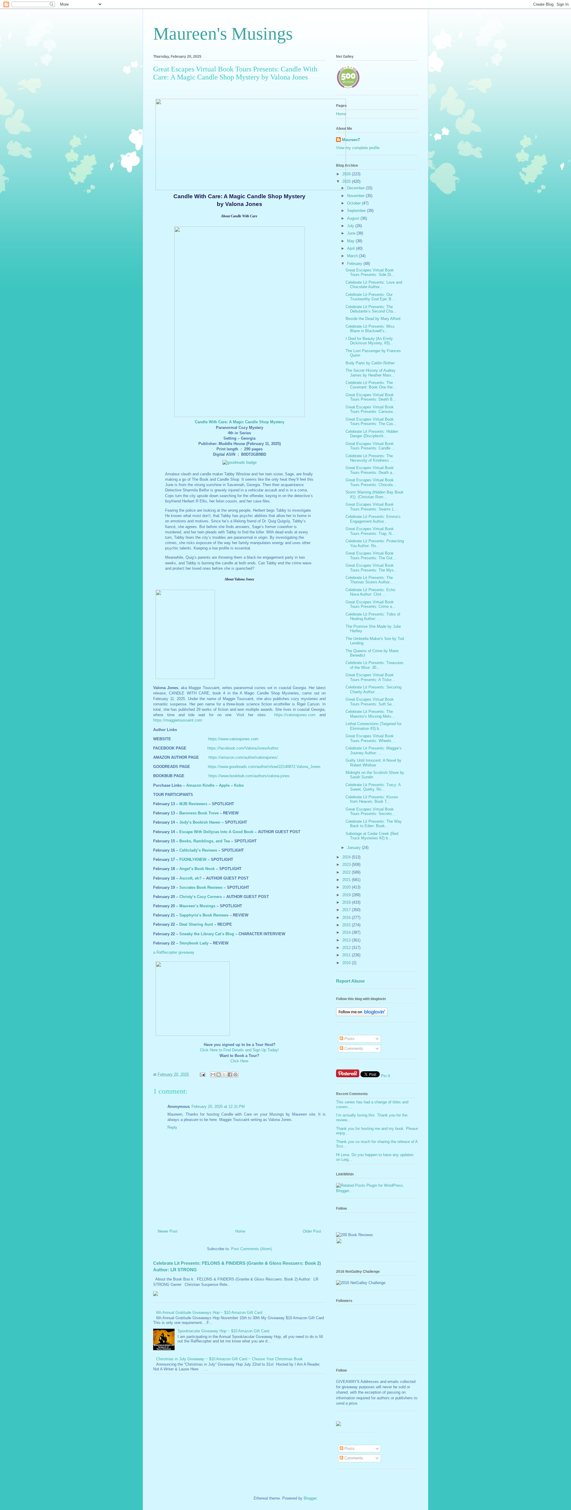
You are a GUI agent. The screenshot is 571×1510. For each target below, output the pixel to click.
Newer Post (168, 1231)
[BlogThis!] (219, 1075)
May (351, 241)
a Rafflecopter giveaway (173, 952)
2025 (347, 181)
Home (240, 1231)
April (351, 248)
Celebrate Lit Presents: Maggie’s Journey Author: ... (374, 750)
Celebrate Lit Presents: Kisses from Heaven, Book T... (372, 799)
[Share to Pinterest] (236, 1075)
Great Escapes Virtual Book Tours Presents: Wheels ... (371, 738)
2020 (347, 887)
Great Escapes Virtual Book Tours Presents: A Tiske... (370, 677)
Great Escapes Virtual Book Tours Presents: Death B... (371, 397)
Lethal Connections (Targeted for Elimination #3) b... (373, 726)
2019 (347, 895)
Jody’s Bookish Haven (199, 822)
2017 (347, 910)
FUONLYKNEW (192, 859)
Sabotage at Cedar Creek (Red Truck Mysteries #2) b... (372, 836)
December (356, 188)
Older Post (312, 1231)
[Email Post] (202, 1074)
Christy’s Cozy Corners (200, 896)
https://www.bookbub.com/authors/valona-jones (249, 776)
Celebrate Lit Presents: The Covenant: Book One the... (371, 385)
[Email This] (213, 1075)
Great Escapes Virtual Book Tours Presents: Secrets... (371, 811)
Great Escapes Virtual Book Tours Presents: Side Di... (370, 272)
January (354, 847)
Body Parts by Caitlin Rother (370, 363)
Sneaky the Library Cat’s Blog (206, 934)
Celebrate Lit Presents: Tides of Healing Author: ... (373, 616)
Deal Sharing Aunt (196, 924)
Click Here (239, 1061)
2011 (347, 955)
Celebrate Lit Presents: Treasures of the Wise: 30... (375, 665)
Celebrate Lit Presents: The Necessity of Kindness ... (370, 458)
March (353, 256)
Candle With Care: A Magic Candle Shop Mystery (239, 422)
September (357, 210)
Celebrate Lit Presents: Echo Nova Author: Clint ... (370, 592)
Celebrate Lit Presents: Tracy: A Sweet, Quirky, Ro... (373, 787)
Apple (224, 785)
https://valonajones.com (295, 715)
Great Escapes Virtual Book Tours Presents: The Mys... (371, 567)
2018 (347, 902)
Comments (353, 1048)
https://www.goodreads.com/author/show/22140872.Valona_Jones (264, 766)
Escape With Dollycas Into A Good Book (216, 832)
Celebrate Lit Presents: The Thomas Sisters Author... (369, 580)
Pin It (385, 1076)
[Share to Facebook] (230, 1075)
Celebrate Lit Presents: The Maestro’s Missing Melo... (370, 714)
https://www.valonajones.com (233, 739)
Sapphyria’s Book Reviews (203, 915)
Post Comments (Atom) (251, 1249)
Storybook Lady (193, 943)
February (355, 263)
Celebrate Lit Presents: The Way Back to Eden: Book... (374, 823)
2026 (347, 174)
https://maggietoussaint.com (177, 720)
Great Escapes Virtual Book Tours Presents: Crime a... (371, 604)
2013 (347, 940)
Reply (172, 1127)
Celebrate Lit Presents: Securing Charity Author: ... (373, 689)
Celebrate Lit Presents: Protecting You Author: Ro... (375, 543)
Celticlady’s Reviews (198, 850)
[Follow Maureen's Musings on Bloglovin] (362, 1015)
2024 (347, 857)
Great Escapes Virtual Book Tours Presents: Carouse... (371, 409)
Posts (348, 1038)
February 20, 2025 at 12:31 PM (218, 1106)
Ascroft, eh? (190, 878)
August (353, 218)
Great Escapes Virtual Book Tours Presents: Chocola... (371, 482)
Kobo (239, 785)
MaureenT (351, 140)
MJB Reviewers (193, 804)
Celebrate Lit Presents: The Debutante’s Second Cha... (371, 309)
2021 (347, 879)
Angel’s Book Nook (197, 868)
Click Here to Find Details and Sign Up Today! (239, 1050)
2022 (347, 872)
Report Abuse (350, 980)
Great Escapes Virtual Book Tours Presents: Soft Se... (370, 701)
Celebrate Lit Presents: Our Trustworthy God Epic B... (370, 297)
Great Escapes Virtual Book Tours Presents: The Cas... (371, 421)
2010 (347, 963)
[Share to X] (224, 1075)
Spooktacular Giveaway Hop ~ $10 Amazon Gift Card (223, 1331)
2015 (347, 925)
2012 (347, 947)
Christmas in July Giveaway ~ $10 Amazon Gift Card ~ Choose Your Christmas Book (229, 1359)
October (354, 203)
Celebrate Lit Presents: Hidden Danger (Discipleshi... (372, 433)
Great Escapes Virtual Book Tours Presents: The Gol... (371, 555)
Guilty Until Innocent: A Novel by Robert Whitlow (373, 762)
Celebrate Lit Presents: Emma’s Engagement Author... (373, 519)
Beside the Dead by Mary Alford (373, 318)
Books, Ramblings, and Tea (204, 841)
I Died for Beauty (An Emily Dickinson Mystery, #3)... (369, 341)
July (351, 226)
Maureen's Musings (223, 33)
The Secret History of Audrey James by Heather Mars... (371, 372)
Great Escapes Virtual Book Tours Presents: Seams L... (372, 506)
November (356, 195)
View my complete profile (357, 148)
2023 (347, 864)
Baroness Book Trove (199, 813)
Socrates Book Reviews (200, 887)
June (352, 233)
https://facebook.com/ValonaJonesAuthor (242, 748)
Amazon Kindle (200, 785)
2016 (347, 917)
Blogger (310, 1498)
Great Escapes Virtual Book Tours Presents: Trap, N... (370, 531)
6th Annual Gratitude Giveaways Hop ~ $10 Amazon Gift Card (209, 1312)
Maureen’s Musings (197, 906)
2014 (347, 932)
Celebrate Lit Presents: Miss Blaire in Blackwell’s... (370, 328)
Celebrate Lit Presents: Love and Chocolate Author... (374, 284)
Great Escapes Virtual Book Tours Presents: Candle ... (370, 446)
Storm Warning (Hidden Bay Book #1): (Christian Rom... (375, 494)
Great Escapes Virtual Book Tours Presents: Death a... (371, 470)
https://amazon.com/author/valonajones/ (243, 757)
